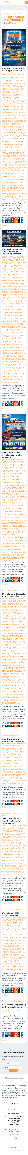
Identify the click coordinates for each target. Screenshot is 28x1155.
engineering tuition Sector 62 (9, 159)
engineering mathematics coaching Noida (11, 337)
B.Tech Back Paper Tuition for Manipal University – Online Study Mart (14, 80)
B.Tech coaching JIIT (21, 86)
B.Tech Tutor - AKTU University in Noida (14, 113)
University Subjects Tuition (14, 1122)
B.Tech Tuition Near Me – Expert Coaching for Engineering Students (13, 111)
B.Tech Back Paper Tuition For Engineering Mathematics (13, 78)
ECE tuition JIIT (5, 153)
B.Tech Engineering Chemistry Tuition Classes (13, 88)
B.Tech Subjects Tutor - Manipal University (15, 103)
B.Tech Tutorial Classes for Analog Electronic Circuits (14, 595)
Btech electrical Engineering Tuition (14, 130)
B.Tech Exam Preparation (8, 97)
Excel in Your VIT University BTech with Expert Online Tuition (13, 160)
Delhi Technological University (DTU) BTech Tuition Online (12, 148)
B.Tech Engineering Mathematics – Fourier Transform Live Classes (12, 91)
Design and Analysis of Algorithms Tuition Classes (13, 331)
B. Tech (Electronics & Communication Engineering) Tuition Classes (14, 75)
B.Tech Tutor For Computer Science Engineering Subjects (13, 631)
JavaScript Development (14, 1118)
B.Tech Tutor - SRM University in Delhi (13, 117)
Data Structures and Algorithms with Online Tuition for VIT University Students (14, 146)
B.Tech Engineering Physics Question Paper (11, 93)
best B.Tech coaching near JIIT (17, 124)
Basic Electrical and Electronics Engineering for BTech (13, 635)
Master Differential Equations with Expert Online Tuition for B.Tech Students (13, 166)
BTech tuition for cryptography (9, 137)
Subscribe (13, 1070)
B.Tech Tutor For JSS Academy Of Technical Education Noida (13, 632)
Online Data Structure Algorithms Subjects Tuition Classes (13, 175)
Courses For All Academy (8, 140)
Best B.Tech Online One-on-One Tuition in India (13, 126)
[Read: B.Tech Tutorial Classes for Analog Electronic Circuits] (13, 590)
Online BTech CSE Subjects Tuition (10, 172)
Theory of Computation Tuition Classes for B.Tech (11, 198)
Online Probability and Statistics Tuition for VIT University (14, 377)
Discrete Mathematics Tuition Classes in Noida (13, 152)
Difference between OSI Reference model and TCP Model (14, 149)
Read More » (5, 225)
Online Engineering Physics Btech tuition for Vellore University (12, 184)
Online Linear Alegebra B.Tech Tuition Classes (12, 372)
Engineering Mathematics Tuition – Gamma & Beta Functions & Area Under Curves (14, 155)
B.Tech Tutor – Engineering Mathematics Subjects (14, 1006)
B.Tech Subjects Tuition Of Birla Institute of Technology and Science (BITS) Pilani (13, 102)
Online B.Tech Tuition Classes (9, 352)
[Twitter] (13, 1103)
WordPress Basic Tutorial (14, 1120)
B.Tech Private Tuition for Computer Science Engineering (13, 483)
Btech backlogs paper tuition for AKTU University (12, 128)
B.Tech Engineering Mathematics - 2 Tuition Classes (13, 608)
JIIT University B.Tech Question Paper (14, 545)
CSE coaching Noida (18, 144)
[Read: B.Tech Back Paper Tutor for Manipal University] (14, 47)
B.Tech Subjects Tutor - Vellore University (12, 105)
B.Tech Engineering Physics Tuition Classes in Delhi (12, 94)
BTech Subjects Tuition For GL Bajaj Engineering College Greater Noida (13, 133)
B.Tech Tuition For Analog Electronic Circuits (14, 105)
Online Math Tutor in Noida (13, 376)
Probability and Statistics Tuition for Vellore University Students (12, 197)
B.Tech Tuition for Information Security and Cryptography (14, 492)
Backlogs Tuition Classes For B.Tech (11, 635)
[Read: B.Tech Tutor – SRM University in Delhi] (11, 909)
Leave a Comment (6, 743)
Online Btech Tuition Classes (13, 356)
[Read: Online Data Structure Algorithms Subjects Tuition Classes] (14, 814)
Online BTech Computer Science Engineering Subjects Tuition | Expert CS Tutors (13, 169)
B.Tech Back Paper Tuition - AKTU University (13, 76)
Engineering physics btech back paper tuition (12, 158)
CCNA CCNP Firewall (14, 1115)
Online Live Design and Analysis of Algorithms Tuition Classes (12, 190)
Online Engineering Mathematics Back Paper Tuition (13, 363)
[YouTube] (17, 1103)
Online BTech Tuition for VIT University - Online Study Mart (13, 174)
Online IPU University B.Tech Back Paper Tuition (12, 371)
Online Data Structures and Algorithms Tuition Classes (12, 361)
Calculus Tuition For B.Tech (18, 138)
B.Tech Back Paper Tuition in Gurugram (11, 83)
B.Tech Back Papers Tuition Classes (13, 85)
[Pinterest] (15, 1103)
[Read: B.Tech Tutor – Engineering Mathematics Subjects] (11, 1001)
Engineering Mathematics (14, 1113)
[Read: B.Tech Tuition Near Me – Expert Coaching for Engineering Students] (14, 238)
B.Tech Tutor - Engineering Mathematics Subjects (12, 114)
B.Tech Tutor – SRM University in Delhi (10, 914)
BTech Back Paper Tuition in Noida (10, 127)
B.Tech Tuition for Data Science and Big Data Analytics (13, 107)
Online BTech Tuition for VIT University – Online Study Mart (12, 455)
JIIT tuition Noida (13, 346)
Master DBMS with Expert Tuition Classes (15, 164)
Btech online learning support (13, 646)
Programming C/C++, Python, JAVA (14, 1116)
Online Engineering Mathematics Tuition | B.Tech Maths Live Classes (13, 181)
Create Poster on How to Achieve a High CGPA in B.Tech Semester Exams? (14, 141)
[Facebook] (10, 1103)
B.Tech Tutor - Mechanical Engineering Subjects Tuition (14, 116)
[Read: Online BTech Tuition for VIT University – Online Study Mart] (14, 431)
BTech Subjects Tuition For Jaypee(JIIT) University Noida (14, 134)
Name (6, 1067)
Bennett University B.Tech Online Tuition (11, 638)
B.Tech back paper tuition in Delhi (16, 82)
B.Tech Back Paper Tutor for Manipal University (13, 69)
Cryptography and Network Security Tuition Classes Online (12, 143)
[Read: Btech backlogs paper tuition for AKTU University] (11, 735)
